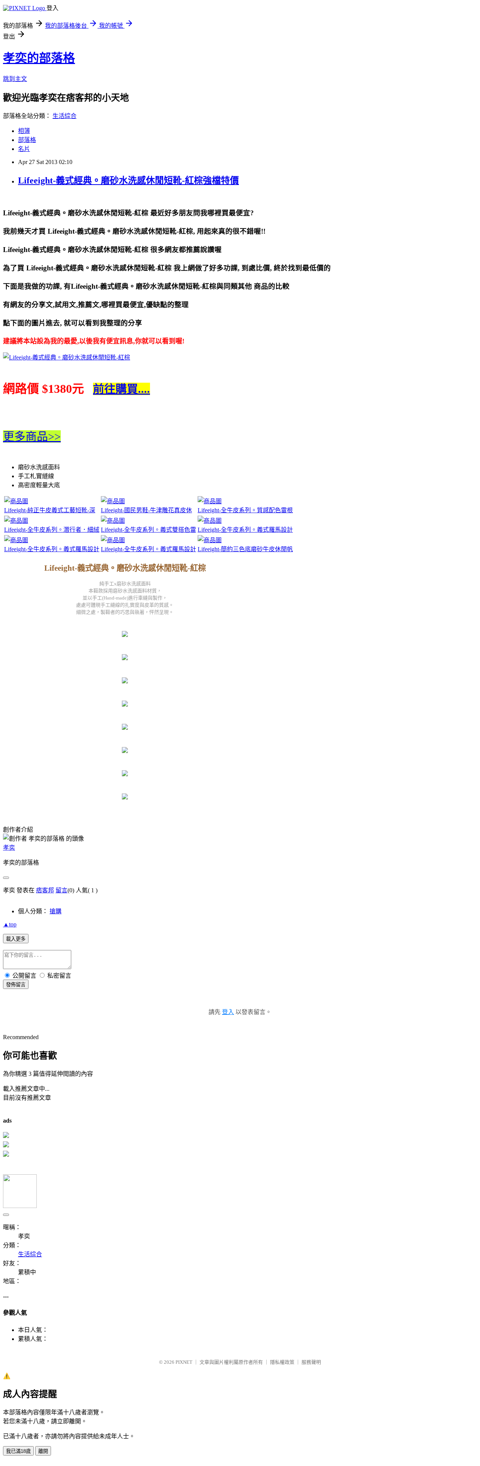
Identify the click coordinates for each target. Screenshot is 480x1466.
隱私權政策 (282, 1362)
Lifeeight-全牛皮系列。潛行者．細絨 (51, 529)
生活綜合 (64, 116)
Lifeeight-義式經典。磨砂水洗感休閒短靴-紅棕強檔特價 (128, 180)
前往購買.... (121, 389)
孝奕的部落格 (39, 58)
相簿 (24, 131)
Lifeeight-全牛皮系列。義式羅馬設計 (245, 529)
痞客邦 (45, 890)
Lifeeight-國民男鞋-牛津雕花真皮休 (146, 510)
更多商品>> (32, 436)
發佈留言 (16, 984)
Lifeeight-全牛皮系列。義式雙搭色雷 (148, 529)
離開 (43, 1451)
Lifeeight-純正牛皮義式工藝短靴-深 (49, 510)
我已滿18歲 (18, 1451)
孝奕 (9, 847)
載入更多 (16, 939)
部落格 (27, 140)
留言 (62, 890)
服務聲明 (311, 1362)
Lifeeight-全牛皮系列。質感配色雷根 (245, 510)
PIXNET (184, 1362)
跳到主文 (15, 79)
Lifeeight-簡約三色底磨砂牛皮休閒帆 (245, 549)
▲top (9, 924)
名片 (24, 149)
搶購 (56, 911)
